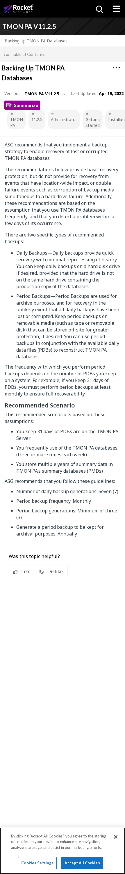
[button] (62, 54)
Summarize (26, 105)
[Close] (115, 836)
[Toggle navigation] (116, 8)
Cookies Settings (37, 863)
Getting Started (92, 122)
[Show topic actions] (116, 67)
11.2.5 (36, 119)
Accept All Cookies (82, 863)
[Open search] (99, 8)
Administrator (64, 119)
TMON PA (16, 122)
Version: (11, 93)
